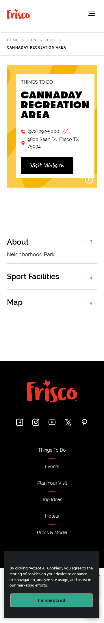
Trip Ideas (52, 499)
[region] (51, 584)
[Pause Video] (89, 179)
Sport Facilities (33, 276)
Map (15, 302)
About (18, 242)
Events (52, 466)
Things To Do (52, 450)
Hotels (52, 516)
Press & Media (52, 532)
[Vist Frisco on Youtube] (52, 422)
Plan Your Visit (52, 483)
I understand (51, 600)
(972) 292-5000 (43, 131)
